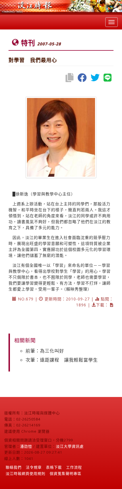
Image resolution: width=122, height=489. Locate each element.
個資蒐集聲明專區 (65, 473)
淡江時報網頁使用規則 (25, 473)
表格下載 (54, 467)
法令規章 (34, 467)
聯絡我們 (14, 467)
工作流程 (74, 467)
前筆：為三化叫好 (45, 351)
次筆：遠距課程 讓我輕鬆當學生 (62, 360)
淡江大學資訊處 (70, 446)
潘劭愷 (26, 446)
